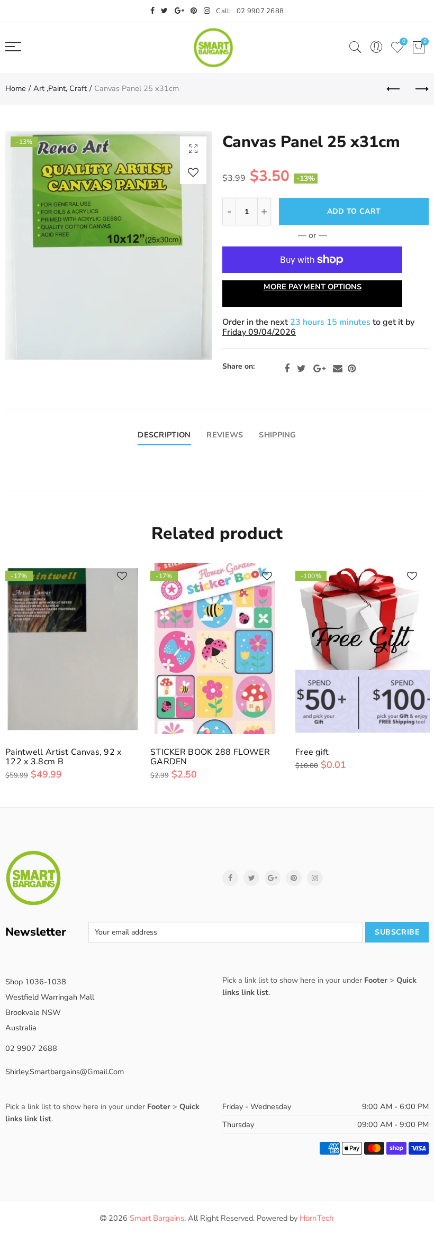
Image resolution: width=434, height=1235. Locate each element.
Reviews (224, 434)
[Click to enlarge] (193, 148)
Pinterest (352, 368)
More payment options (312, 286)
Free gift (312, 752)
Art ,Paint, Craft (60, 88)
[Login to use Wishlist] (193, 172)
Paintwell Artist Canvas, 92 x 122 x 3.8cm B (63, 756)
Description (164, 434)
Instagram (315, 878)
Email (337, 368)
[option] (108, 245)
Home (15, 88)
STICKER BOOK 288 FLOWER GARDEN (210, 756)
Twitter (301, 368)
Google (319, 368)
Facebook (287, 368)
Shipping (277, 434)
